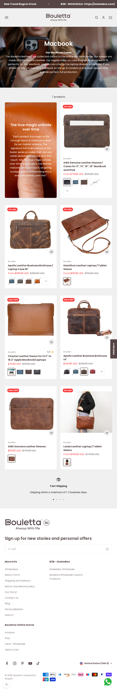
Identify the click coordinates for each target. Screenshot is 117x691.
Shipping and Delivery (18, 580)
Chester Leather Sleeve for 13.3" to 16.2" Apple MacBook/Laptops (29, 358)
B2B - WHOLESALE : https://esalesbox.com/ (78, 4)
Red (95, 182)
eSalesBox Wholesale (62, 569)
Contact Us (11, 598)
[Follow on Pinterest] (22, 663)
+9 (101, 371)
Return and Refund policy (20, 586)
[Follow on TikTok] (38, 663)
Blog (7, 603)
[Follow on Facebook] (7, 663)
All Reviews (11, 569)
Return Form (12, 575)
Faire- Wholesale (15, 644)
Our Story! (11, 592)
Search (9, 615)
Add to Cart (12, 649)
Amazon (10, 632)
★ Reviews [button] (113, 349)
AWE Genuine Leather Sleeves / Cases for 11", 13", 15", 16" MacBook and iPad (84, 166)
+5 (45, 281)
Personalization (14, 609)
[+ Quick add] (107, 149)
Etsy (7, 638)
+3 (67, 191)
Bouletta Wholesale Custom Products (66, 577)
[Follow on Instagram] (15, 663)
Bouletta (67, 158)
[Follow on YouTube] (30, 663)
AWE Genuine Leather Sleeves (27, 446)
